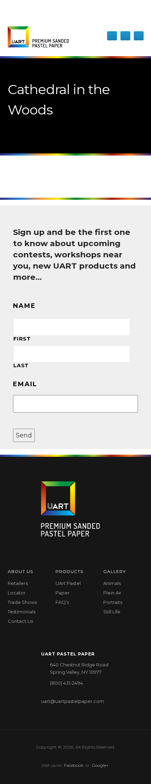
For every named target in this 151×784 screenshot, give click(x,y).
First (22, 338)
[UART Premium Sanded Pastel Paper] (38, 36)
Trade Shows (22, 602)
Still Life (111, 611)
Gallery (114, 571)
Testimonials (21, 611)
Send (24, 435)
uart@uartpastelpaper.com (72, 701)
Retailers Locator (18, 587)
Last (21, 365)
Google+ (100, 765)
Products (69, 571)
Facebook (73, 765)
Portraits (112, 602)
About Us (20, 571)
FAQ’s (62, 602)
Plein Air (112, 592)
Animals (112, 583)
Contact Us (20, 621)
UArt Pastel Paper (68, 587)
